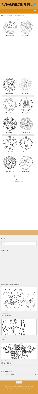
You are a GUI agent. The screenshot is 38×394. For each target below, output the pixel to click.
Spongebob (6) (6, 315)
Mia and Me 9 (6, 363)
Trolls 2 (3, 339)
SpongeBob (5, 313)
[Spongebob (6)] (19, 299)
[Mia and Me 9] (19, 351)
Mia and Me (4, 361)
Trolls (3, 337)
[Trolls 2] (19, 327)
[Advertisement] (19, 57)
